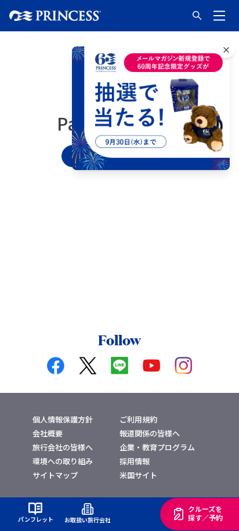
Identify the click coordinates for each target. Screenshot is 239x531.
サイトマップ (55, 475)
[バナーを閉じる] (226, 50)
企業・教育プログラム (157, 447)
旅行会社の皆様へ (62, 447)
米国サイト (138, 475)
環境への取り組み (62, 461)
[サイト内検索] (197, 15)
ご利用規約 (138, 419)
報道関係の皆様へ (149, 433)
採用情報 (134, 461)
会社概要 (47, 433)
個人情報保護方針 (62, 419)
